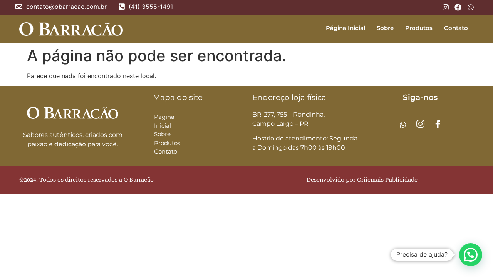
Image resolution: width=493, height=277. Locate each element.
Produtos (419, 28)
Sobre (385, 28)
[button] (470, 254)
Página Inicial (345, 28)
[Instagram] (420, 124)
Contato (456, 28)
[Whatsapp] (403, 124)
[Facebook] (437, 124)
